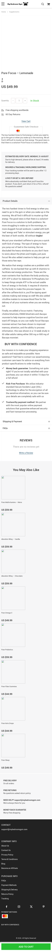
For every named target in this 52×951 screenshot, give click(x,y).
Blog (3, 863)
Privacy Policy (7, 854)
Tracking (5, 898)
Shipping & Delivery (9, 889)
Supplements (14, 12)
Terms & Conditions (9, 859)
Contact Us (6, 850)
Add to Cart (26, 946)
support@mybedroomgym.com (14, 829)
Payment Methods (9, 885)
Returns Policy (7, 894)
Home (3, 12)
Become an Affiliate (9, 868)
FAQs (3, 880)
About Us (5, 845)
